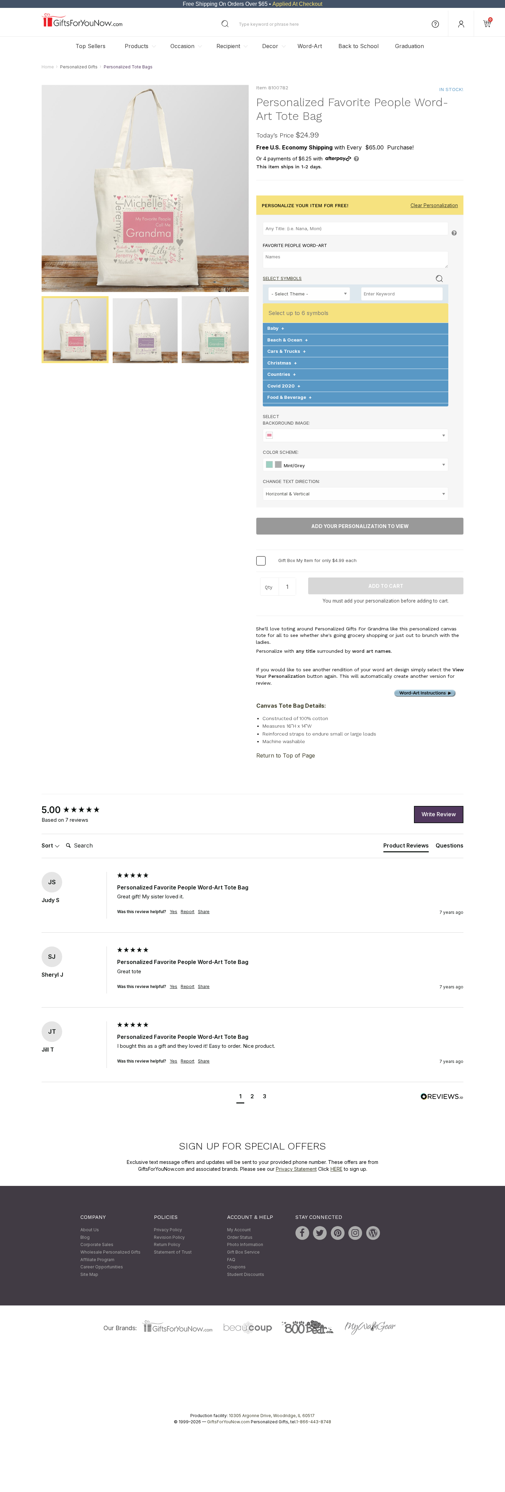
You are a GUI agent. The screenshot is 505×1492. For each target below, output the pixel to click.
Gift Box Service (243, 1252)
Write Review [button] (439, 814)
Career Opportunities (101, 1267)
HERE (336, 1169)
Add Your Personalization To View (360, 526)
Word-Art (310, 46)
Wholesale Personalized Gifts (110, 1252)
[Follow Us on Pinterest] (338, 1233)
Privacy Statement (296, 1169)
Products (136, 46)
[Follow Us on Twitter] (320, 1233)
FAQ (231, 1259)
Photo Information (245, 1244)
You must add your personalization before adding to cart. (386, 601)
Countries (281, 374)
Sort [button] (48, 845)
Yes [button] (173, 912)
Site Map (89, 1274)
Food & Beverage (289, 397)
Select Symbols (282, 278)
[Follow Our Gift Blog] (373, 1233)
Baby (275, 328)
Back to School (358, 46)
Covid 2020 (284, 386)
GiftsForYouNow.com (228, 1422)
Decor (270, 46)
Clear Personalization (434, 205)
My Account (239, 1230)
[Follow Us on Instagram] (355, 1233)
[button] (240, 1097)
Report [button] (187, 912)
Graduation (409, 46)
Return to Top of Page (285, 755)
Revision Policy (169, 1237)
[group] (78, 810)
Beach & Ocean (287, 340)
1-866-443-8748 (313, 1422)
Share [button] (204, 912)
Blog (85, 1237)
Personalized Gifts (79, 66)
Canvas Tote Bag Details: (291, 705)
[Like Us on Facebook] (302, 1233)
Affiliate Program (97, 1259)
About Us (89, 1230)
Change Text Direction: (291, 481)
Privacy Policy (168, 1230)
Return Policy (167, 1244)
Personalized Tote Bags (128, 66)
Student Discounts (245, 1274)
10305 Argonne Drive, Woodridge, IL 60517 (272, 1415)
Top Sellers (90, 46)
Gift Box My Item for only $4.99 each (317, 560)
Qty (268, 587)
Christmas (282, 363)
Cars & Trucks (286, 351)
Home (48, 66)
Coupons (236, 1267)
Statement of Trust (173, 1252)
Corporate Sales (96, 1244)
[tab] (406, 847)
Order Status (239, 1237)
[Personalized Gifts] (82, 24)
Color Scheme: (281, 452)
